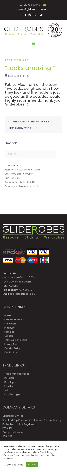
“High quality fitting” (20, 127)
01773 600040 (32, 4)
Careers (8, 336)
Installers (9, 378)
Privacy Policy (12, 344)
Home (7, 315)
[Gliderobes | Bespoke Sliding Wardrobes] (33, 30)
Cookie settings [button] (14, 464)
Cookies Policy (12, 348)
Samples (9, 331)
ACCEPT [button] (32, 464)
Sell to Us (9, 390)
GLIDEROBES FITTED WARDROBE (31, 121)
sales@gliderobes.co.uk (32, 9)
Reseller (8, 386)
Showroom (10, 323)
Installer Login (12, 394)
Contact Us (10, 352)
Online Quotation (14, 319)
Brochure (9, 327)
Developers (10, 382)
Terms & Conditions (15, 340)
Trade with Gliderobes (16, 373)
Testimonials (17, 60)
